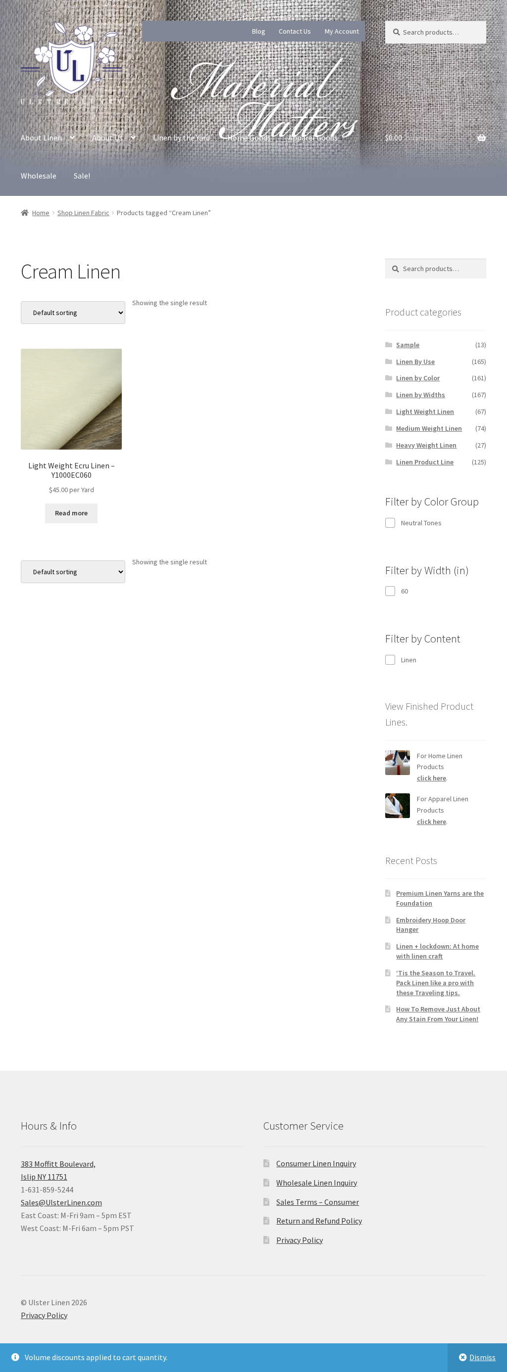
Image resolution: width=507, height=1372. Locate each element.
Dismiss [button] (482, 1357)
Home (41, 212)
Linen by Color (418, 377)
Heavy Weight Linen (426, 445)
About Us (107, 137)
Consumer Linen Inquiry (316, 1163)
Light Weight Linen (425, 411)
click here (431, 778)
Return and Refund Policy (319, 1221)
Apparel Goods (313, 137)
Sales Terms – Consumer (317, 1202)
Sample (407, 344)
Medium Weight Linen (429, 428)
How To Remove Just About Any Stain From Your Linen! (438, 1014)
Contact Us (295, 31)
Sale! (82, 176)
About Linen (41, 137)
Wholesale (38, 176)
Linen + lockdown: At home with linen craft (437, 951)
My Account (342, 31)
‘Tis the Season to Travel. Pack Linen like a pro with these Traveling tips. (435, 982)
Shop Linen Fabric (83, 212)
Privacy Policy (299, 1240)
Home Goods (249, 137)
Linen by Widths (420, 394)
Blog (258, 31)
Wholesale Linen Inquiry (316, 1183)
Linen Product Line (425, 461)
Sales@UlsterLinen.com (61, 1202)
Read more (71, 512)
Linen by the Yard (181, 137)
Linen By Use (415, 361)
